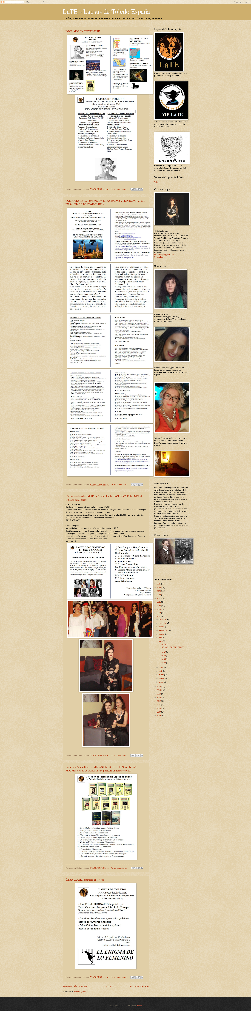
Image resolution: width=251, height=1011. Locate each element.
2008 (159, 715)
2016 (159, 687)
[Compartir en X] (136, 189)
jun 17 (163, 652)
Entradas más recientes (75, 986)
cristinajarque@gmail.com (164, 255)
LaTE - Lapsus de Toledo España (106, 11)
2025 (159, 588)
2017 (159, 616)
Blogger (139, 1006)
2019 (159, 609)
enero (161, 682)
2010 (159, 708)
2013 (159, 697)
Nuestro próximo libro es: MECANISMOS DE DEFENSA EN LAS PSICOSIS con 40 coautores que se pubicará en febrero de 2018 (100, 768)
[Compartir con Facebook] (139, 189)
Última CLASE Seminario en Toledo (84, 879)
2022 (159, 598)
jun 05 (163, 659)
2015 (159, 690)
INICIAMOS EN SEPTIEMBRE (82, 31)
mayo (161, 667)
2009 (159, 712)
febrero (162, 678)
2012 (159, 701)
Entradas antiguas (139, 986)
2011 (159, 705)
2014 (159, 694)
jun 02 (163, 663)
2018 (159, 613)
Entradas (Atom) (80, 992)
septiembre (163, 630)
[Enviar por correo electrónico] (131, 189)
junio (161, 641)
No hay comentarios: (119, 189)
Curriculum (158, 257)
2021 (159, 602)
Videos (156, 182)
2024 (159, 591)
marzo (161, 675)
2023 (159, 595)
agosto (162, 634)
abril (161, 671)
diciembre (163, 619)
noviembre (163, 623)
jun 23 (163, 644)
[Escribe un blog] (134, 189)
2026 (159, 584)
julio (160, 638)
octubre (162, 627)
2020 (159, 606)
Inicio (109, 986)
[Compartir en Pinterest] (141, 189)
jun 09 (163, 656)
